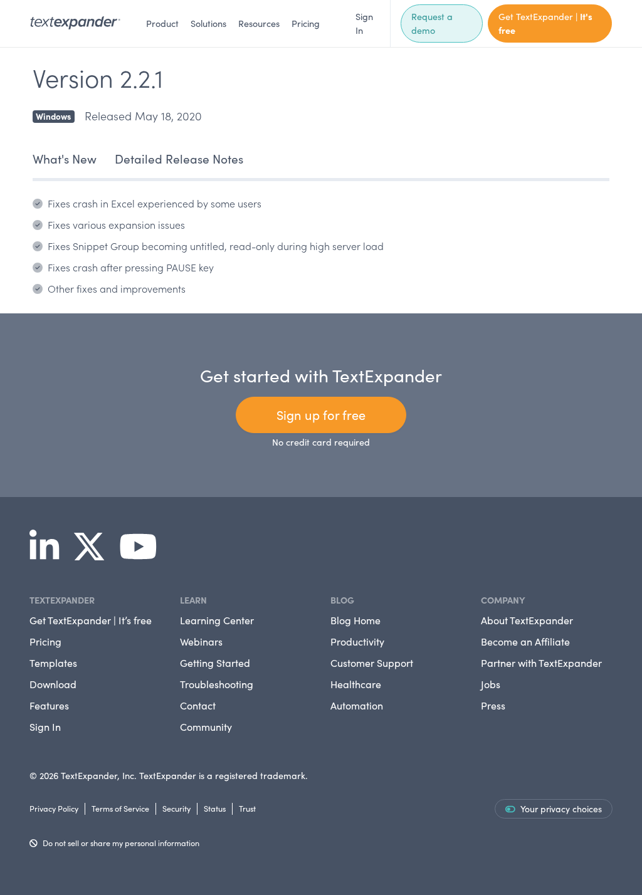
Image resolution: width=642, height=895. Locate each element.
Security (176, 808)
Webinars (201, 641)
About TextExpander (527, 620)
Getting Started (215, 662)
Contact (198, 705)
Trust (247, 808)
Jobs (490, 684)
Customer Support (371, 662)
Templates (53, 662)
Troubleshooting (216, 684)
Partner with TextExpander (541, 662)
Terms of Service (120, 808)
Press (493, 705)
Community (206, 726)
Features (49, 705)
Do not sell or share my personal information (121, 842)
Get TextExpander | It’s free (90, 620)
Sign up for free (321, 414)
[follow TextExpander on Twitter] (94, 554)
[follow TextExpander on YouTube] (143, 554)
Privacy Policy (53, 808)
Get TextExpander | (545, 23)
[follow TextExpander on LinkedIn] (49, 554)
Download (52, 684)
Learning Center (217, 620)
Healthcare (355, 684)
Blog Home (355, 620)
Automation (356, 705)
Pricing (306, 23)
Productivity (357, 641)
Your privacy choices (561, 809)
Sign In (364, 23)
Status (215, 808)
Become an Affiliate (525, 641)
